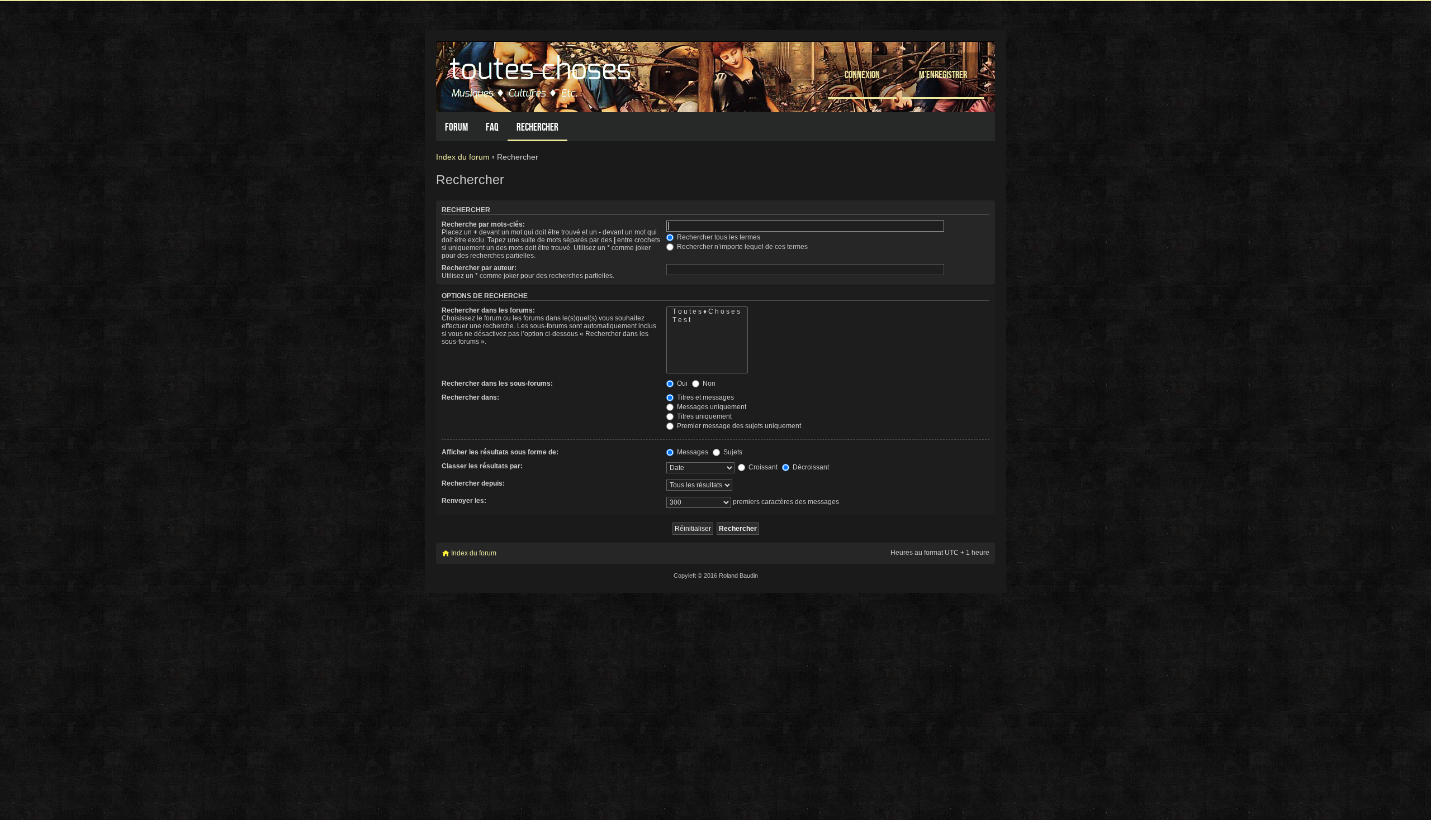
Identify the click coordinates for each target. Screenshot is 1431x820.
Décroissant (810, 467)
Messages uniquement (710, 407)
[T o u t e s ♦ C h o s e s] (707, 312)
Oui (681, 383)
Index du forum (463, 156)
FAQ (492, 127)
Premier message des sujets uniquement (738, 426)
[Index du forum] (542, 74)
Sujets (732, 452)
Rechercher (537, 127)
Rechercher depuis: (473, 483)
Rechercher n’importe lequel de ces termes (741, 247)
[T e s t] (707, 320)
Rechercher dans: (470, 397)
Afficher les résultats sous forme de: (500, 452)
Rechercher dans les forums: (488, 310)
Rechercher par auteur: (479, 268)
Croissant (762, 467)
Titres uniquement (703, 416)
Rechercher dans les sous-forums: (497, 383)
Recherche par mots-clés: (483, 224)
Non (708, 383)
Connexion (862, 74)
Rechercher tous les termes (717, 237)
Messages (691, 452)
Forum (456, 127)
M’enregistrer (943, 74)
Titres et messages (704, 397)
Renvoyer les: (464, 501)
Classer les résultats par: (482, 466)
